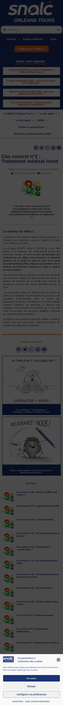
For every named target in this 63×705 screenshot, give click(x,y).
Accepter (31, 678)
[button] (58, 659)
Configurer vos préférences (31, 694)
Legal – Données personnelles (37, 701)
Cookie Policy (18, 701)
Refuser (31, 686)
